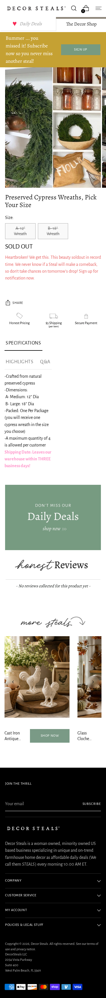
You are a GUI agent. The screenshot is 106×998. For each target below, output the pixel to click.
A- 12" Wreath (20, 231)
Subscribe (92, 804)
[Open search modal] (73, 8)
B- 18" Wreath (53, 231)
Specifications (23, 343)
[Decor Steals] (36, 8)
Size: (9, 217)
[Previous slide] (13, 682)
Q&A (45, 361)
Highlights (19, 361)
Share (17, 303)
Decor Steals (39, 944)
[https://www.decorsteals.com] (53, 517)
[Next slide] (93, 682)
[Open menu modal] (98, 8)
